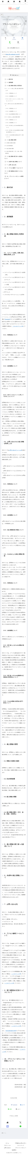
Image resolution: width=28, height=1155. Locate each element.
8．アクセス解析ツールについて (15, 168)
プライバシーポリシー (20, 1147)
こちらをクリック (17, 326)
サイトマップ (20, 1145)
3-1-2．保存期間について (11, 96)
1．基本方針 (10, 79)
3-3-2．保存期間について (11, 122)
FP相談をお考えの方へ (20, 1143)
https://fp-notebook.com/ (12, 54)
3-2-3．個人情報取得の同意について (13, 114)
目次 (13, 75)
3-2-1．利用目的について (11, 108)
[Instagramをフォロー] (7, 1126)
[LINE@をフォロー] (20, 1126)
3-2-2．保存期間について (11, 111)
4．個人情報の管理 (11, 140)
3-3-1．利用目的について (11, 119)
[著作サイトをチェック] (7, 1122)
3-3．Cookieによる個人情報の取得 (12, 117)
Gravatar (7, 319)
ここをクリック (15, 973)
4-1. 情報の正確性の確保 (10, 142)
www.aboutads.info (10, 1030)
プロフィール (7, 1145)
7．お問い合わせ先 (11, 164)
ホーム (7, 1143)
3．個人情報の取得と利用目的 (14, 85)
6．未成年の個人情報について (14, 161)
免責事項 (14, 1150)
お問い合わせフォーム (15, 450)
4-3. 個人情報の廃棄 (9, 148)
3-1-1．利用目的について (11, 93)
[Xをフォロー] (20, 1122)
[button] (18, 43)
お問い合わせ (7, 1147)
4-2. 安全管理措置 (9, 145)
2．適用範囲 (10, 82)
